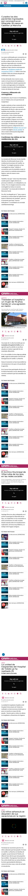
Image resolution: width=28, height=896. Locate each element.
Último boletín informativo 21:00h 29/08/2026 (16, 252)
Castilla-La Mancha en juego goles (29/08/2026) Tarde (16, 260)
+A (23, 54)
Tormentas (11, 0)
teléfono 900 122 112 (19, 127)
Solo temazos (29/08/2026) (16, 282)
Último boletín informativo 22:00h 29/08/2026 (16, 237)
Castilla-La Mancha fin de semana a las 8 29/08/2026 (16, 245)
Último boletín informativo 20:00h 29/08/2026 (16, 267)
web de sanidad (17, 129)
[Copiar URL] (14, 36)
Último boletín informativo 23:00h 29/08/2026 (16, 222)
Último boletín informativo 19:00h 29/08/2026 (16, 275)
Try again (14, 39)
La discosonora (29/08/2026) (17, 213)
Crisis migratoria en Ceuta (19, 0)
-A (25, 54)
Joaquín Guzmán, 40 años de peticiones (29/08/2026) (17, 229)
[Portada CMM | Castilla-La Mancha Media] (5, 3)
